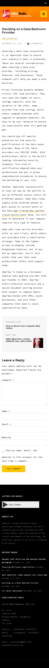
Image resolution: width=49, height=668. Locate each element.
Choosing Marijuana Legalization (18, 567)
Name (6, 411)
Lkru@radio (36, 43)
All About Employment (12, 591)
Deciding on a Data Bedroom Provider (20, 583)
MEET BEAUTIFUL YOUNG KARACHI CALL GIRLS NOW (24, 575)
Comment (8, 380)
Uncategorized (9, 38)
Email (6, 424)
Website (6, 437)
